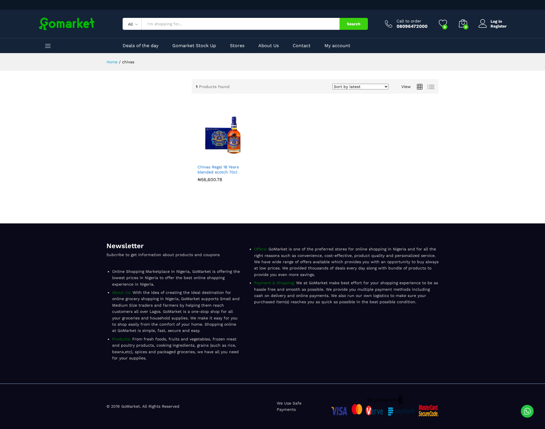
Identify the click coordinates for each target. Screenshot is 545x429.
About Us (268, 45)
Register (499, 26)
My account (337, 45)
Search (353, 24)
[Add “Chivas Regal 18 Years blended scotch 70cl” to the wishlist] (235, 157)
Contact (302, 45)
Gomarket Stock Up (194, 45)
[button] (209, 157)
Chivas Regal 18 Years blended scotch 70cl (218, 169)
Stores (237, 45)
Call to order (409, 21)
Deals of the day (140, 45)
